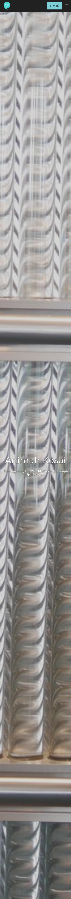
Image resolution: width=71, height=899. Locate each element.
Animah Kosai (35, 460)
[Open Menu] (66, 5)
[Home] (8, 5)
